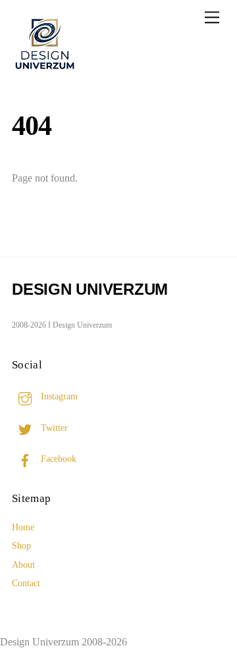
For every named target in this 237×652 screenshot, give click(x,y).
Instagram (58, 396)
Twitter (53, 427)
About (23, 564)
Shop (21, 545)
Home (23, 527)
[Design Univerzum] (45, 71)
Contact (26, 583)
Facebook (57, 458)
